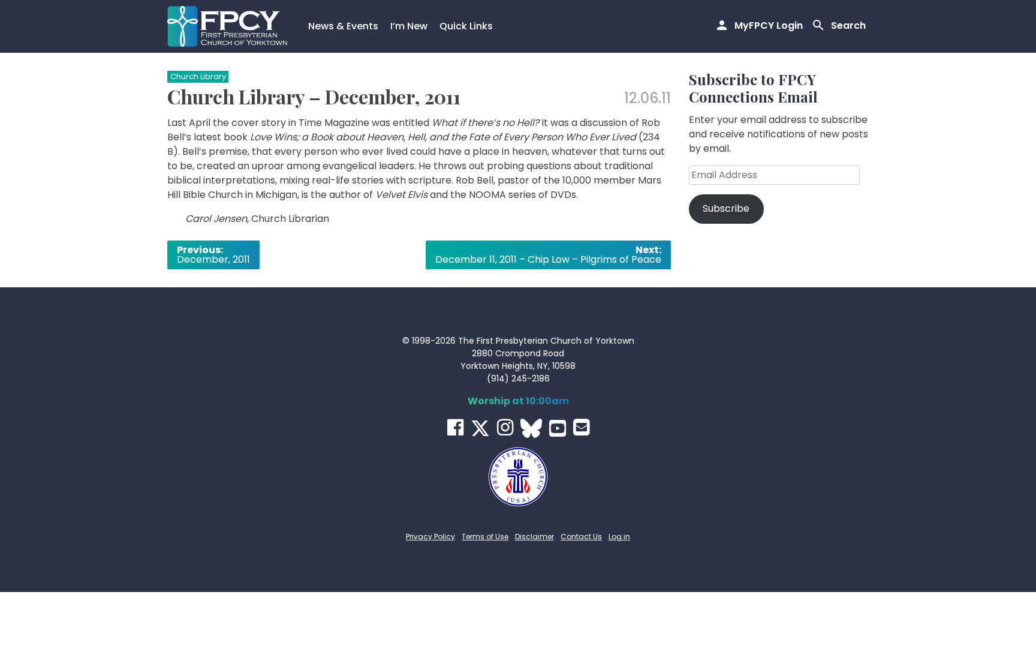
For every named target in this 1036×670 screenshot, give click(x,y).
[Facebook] (455, 427)
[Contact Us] (581, 427)
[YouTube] (557, 428)
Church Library (198, 76)
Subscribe (726, 208)
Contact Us (581, 536)
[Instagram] (505, 427)
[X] (480, 428)
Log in (619, 536)
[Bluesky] (531, 428)
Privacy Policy (430, 536)
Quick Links (466, 26)
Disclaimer (534, 536)
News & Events (343, 26)
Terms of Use (485, 536)
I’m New (408, 26)
